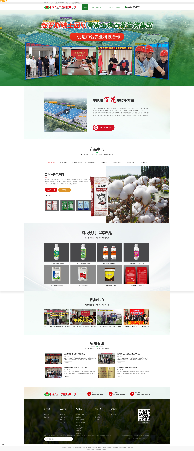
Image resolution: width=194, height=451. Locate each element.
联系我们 (118, 7)
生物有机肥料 (79, 428)
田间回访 (97, 417)
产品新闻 (62, 422)
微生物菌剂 (79, 417)
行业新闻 (62, 417)
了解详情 (50, 190)
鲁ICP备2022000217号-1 (137, 438)
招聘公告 (113, 414)
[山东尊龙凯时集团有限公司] (53, 394)
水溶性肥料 (79, 430)
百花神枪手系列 (54, 174)
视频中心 (111, 7)
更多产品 (48, 195)
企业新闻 (62, 414)
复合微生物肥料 (80, 419)
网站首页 (85, 7)
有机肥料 (78, 425)
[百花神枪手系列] (137, 194)
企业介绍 (46, 417)
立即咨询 (64, 190)
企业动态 (97, 414)
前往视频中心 (105, 128)
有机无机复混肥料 (80, 422)
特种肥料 (78, 433)
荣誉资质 (46, 414)
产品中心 (105, 7)
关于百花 (91, 7)
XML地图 (2, 444)
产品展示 (97, 419)
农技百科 (62, 419)
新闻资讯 (98, 7)
